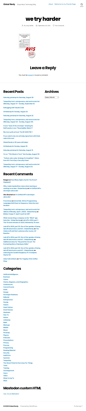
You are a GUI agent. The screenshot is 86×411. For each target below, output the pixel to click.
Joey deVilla (29, 25)
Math (5, 322)
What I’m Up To (8, 378)
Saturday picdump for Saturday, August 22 (18, 115)
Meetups (6, 325)
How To (6, 315)
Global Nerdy (9, 4)
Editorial (6, 297)
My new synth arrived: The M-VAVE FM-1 (18, 132)
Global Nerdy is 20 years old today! (15, 142)
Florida (5, 302)
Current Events (8, 287)
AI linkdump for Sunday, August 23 (15, 111)
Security (6, 353)
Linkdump (6, 320)
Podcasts (6, 338)
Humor (5, 317)
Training (6, 368)
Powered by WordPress (28, 406)
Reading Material (9, 350)
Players (6, 335)
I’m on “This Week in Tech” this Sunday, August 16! (21, 154)
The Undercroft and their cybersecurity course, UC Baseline (21, 231)
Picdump (6, 332)
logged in (31, 75)
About (51, 4)
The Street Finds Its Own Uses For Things (18, 363)
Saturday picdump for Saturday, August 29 (18, 97)
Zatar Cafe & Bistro (10, 259)
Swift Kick (6, 355)
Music (5, 330)
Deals (5, 289)
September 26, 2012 (44, 25)
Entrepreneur (8, 300)
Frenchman (7, 201)
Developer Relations (10, 294)
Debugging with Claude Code (13, 108)
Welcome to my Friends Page (65, 4)
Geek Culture (8, 307)
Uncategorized (8, 370)
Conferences (8, 284)
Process (6, 345)
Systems (6, 358)
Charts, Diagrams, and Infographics (15, 282)
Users (5, 373)
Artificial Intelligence (10, 274)
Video (5, 375)
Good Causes (8, 310)
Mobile (5, 327)
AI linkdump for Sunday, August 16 (15, 146)
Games (5, 305)
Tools (5, 365)
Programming (8, 348)
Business (6, 277)
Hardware (6, 312)
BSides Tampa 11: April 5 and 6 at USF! (16, 214)
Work (5, 381)
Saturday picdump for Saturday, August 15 (18, 150)
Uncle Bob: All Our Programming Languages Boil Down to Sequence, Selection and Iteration (20, 203)
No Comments (59, 25)
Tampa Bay (7, 360)
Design (5, 292)
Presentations (8, 340)
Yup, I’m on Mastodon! (11, 394)
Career (5, 279)
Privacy (6, 343)
